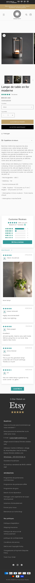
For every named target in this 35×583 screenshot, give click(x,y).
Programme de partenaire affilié (15, 484)
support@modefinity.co (18, 438)
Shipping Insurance (11, 527)
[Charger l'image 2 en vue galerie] (17, 80)
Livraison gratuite (6, 100)
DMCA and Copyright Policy (13, 546)
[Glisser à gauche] (2, 80)
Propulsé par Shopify (23, 579)
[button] (4, 15)
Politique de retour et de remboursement (12, 533)
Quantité (4, 111)
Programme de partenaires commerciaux (13, 479)
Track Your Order (10, 557)
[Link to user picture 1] (17, 279)
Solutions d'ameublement (13, 503)
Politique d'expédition (11, 523)
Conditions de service (12, 542)
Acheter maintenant (17, 127)
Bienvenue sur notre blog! (13, 512)
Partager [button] (7, 134)
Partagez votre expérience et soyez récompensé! (16, 498)
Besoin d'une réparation (12, 493)
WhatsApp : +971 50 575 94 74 (14, 457)
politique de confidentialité (13, 538)
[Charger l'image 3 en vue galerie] (26, 80)
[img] (7, 255)
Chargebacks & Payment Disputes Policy (16, 552)
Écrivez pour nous (10, 507)
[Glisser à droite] (33, 80)
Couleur (4, 103)
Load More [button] (17, 389)
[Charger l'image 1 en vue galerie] (9, 80)
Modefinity (14, 579)
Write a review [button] (17, 242)
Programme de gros (11, 488)
